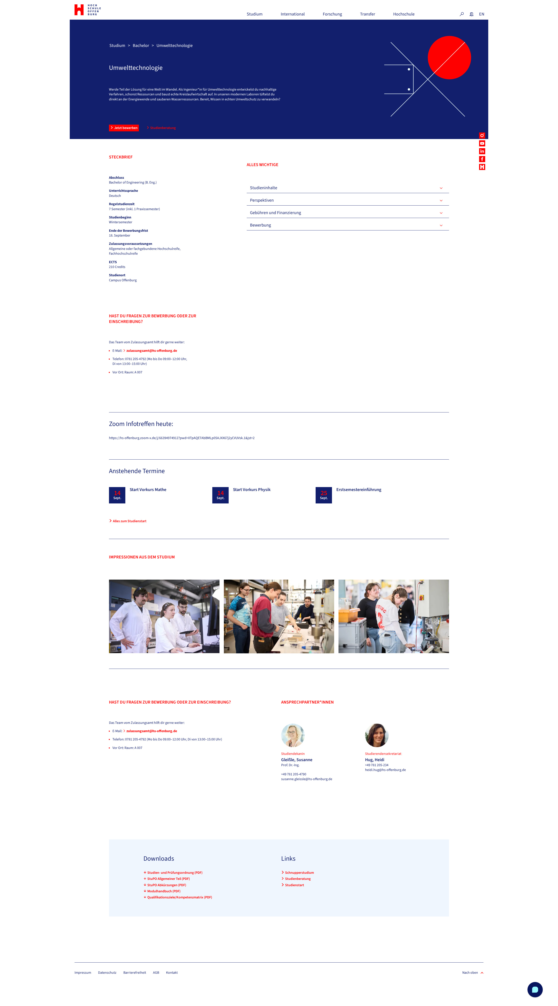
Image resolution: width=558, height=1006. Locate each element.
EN (481, 14)
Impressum (83, 972)
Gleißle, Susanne (296, 760)
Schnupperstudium (299, 872)
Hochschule (404, 16)
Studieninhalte (263, 188)
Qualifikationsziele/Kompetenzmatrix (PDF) (179, 897)
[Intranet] (471, 14)
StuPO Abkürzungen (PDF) (166, 885)
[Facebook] (482, 159)
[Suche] (461, 14)
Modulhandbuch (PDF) (163, 891)
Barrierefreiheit (134, 972)
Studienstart (294, 885)
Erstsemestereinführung (358, 490)
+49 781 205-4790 (293, 774)
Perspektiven (262, 200)
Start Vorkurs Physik (251, 490)
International (293, 16)
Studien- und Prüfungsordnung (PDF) (174, 872)
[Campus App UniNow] (482, 167)
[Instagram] (482, 135)
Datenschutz (107, 972)
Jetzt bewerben (126, 127)
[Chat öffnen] (535, 989)
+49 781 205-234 (376, 765)
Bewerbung (260, 225)
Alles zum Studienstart (129, 521)
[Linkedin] (482, 151)
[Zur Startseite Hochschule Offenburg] (107, 9)
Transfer (367, 16)
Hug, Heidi (374, 760)
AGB (156, 972)
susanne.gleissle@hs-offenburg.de (306, 779)
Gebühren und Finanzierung (275, 213)
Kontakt (172, 972)
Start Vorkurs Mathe (148, 490)
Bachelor (141, 46)
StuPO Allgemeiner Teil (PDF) (168, 878)
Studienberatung (163, 127)
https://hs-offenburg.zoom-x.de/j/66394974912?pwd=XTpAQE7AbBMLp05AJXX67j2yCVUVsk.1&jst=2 (182, 438)
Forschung (332, 16)
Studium (255, 16)
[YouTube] (482, 143)
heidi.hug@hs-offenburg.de (385, 769)
